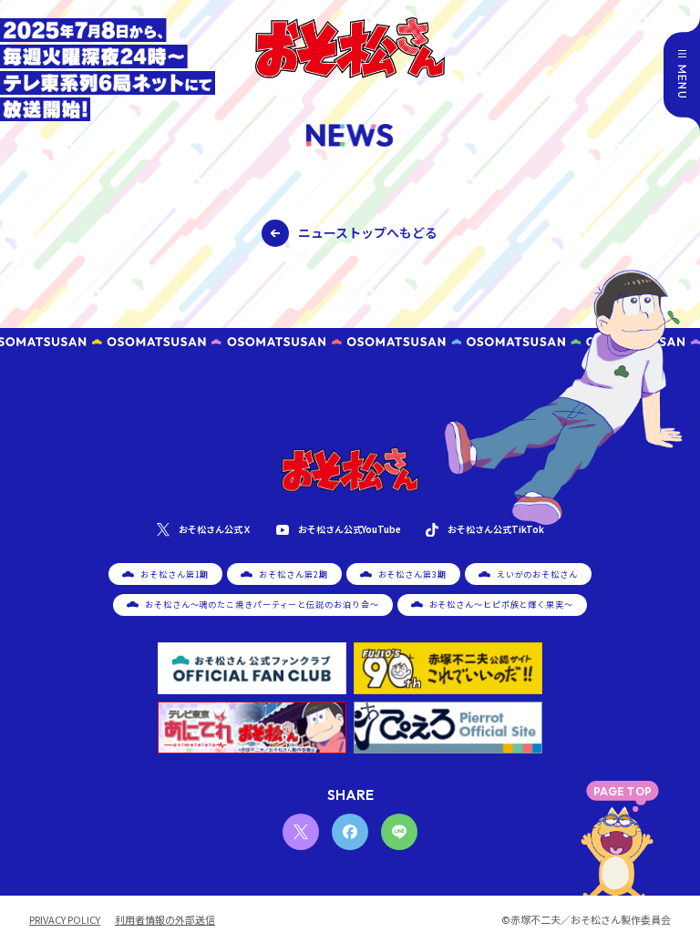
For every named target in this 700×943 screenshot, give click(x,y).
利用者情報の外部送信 (165, 920)
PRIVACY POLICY (64, 920)
